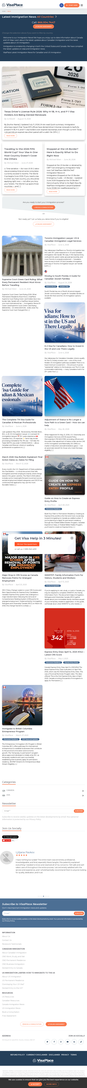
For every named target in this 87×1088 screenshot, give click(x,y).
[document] (43, 544)
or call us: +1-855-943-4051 (26, 549)
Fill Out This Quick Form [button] (27, 544)
